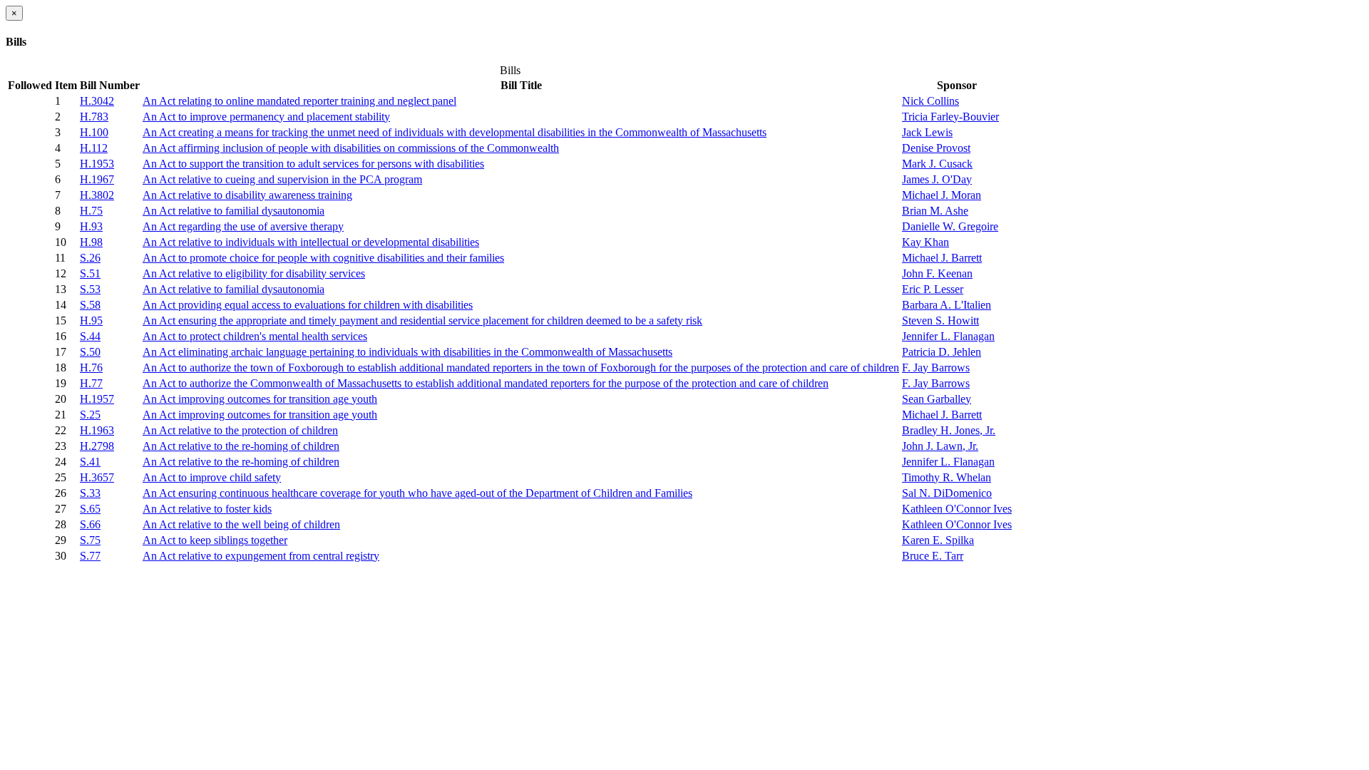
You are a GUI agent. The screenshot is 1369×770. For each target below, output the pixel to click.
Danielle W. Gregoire (950, 226)
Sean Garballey (936, 399)
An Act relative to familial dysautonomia (233, 211)
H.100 (94, 132)
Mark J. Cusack (937, 164)
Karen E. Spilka (938, 540)
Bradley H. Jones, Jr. (948, 430)
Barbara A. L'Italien (946, 305)
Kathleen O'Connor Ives (957, 509)
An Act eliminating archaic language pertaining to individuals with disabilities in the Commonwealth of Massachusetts (407, 352)
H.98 (91, 242)
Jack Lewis (927, 132)
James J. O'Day (937, 179)
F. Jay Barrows (936, 367)
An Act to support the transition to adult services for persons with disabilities (313, 164)
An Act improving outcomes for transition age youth (260, 399)
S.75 (90, 540)
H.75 (91, 211)
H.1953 (97, 164)
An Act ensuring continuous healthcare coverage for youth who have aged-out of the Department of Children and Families (417, 493)
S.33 (90, 493)
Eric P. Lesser (932, 289)
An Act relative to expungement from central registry (261, 556)
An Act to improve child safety (212, 477)
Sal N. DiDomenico (947, 493)
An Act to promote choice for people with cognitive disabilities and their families (323, 258)
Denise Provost (936, 148)
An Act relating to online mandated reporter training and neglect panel (299, 101)
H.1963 (97, 430)
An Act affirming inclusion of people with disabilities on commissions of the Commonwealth (351, 148)
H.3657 (97, 477)
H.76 (91, 367)
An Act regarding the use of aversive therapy (243, 226)
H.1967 (97, 179)
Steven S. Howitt (940, 320)
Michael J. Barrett (942, 258)
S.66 (90, 524)
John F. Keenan (937, 273)
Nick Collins (930, 101)
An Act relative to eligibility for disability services (254, 273)
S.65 (90, 509)
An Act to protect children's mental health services (255, 336)
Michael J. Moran (941, 195)
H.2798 (97, 446)
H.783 (94, 117)
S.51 (90, 273)
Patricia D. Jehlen (941, 352)
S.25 (90, 415)
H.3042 (97, 101)
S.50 (90, 352)
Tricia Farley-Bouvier (950, 117)
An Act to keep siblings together (215, 540)
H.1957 (97, 399)
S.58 (90, 305)
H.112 (94, 148)
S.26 (90, 258)
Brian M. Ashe (935, 211)
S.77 (90, 556)
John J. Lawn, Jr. (940, 446)
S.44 (90, 336)
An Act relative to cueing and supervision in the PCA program (282, 179)
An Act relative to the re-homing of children (241, 446)
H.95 (91, 320)
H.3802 (97, 195)
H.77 (91, 383)
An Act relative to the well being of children (241, 524)
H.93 (91, 226)
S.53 (90, 289)
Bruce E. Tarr (932, 556)
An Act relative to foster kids (207, 509)
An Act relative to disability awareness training (247, 195)
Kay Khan (925, 242)
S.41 (90, 462)
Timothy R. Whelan (946, 477)
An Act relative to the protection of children (240, 430)
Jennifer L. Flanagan (948, 336)
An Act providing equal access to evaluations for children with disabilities (308, 305)
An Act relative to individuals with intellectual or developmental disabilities (311, 242)
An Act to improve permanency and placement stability (266, 117)
